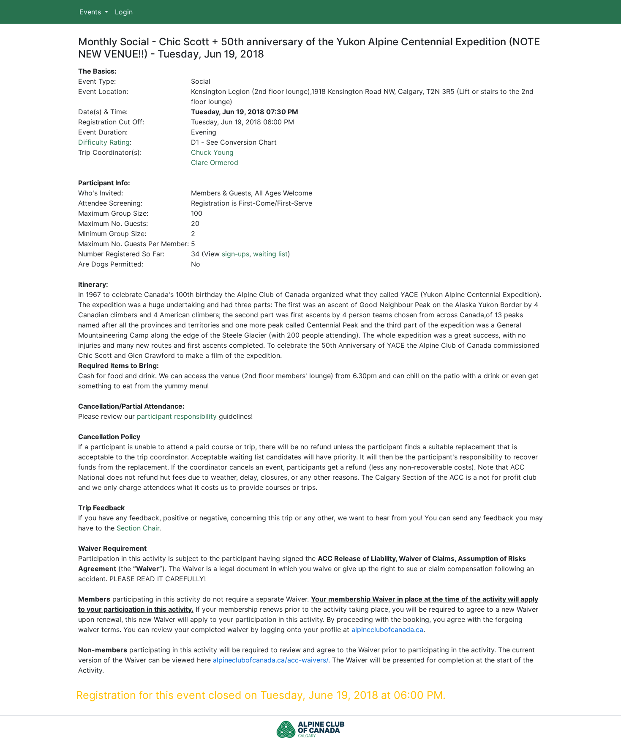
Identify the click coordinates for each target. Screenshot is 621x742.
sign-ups (235, 254)
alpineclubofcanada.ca (387, 629)
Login (124, 12)
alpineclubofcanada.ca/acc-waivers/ (270, 660)
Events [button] (91, 12)
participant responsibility (177, 416)
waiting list (270, 254)
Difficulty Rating (104, 142)
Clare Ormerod (214, 162)
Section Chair (138, 528)
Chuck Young (212, 152)
